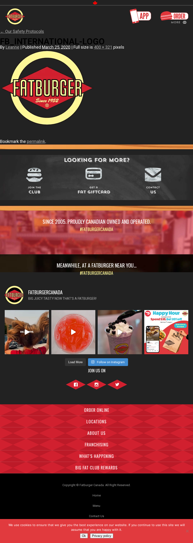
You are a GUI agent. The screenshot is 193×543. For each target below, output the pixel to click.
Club (34, 190)
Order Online (96, 410)
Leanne (12, 47)
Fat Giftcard (93, 190)
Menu (96, 506)
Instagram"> (96, 387)
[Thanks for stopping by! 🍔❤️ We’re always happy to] (27, 332)
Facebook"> (75, 387)
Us (153, 190)
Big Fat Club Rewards (96, 467)
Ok (84, 536)
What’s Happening (96, 456)
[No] (187, 531)
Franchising (97, 444)
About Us (96, 433)
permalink (36, 141)
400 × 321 (103, 47)
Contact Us (96, 516)
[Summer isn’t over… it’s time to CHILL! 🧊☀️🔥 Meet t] (73, 332)
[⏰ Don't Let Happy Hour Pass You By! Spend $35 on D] (166, 332)
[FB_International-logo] (47, 129)
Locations (96, 421)
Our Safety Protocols (22, 31)
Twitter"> (117, 387)
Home (96, 495)
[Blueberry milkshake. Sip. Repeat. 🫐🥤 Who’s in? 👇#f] (120, 332)
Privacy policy (101, 536)
